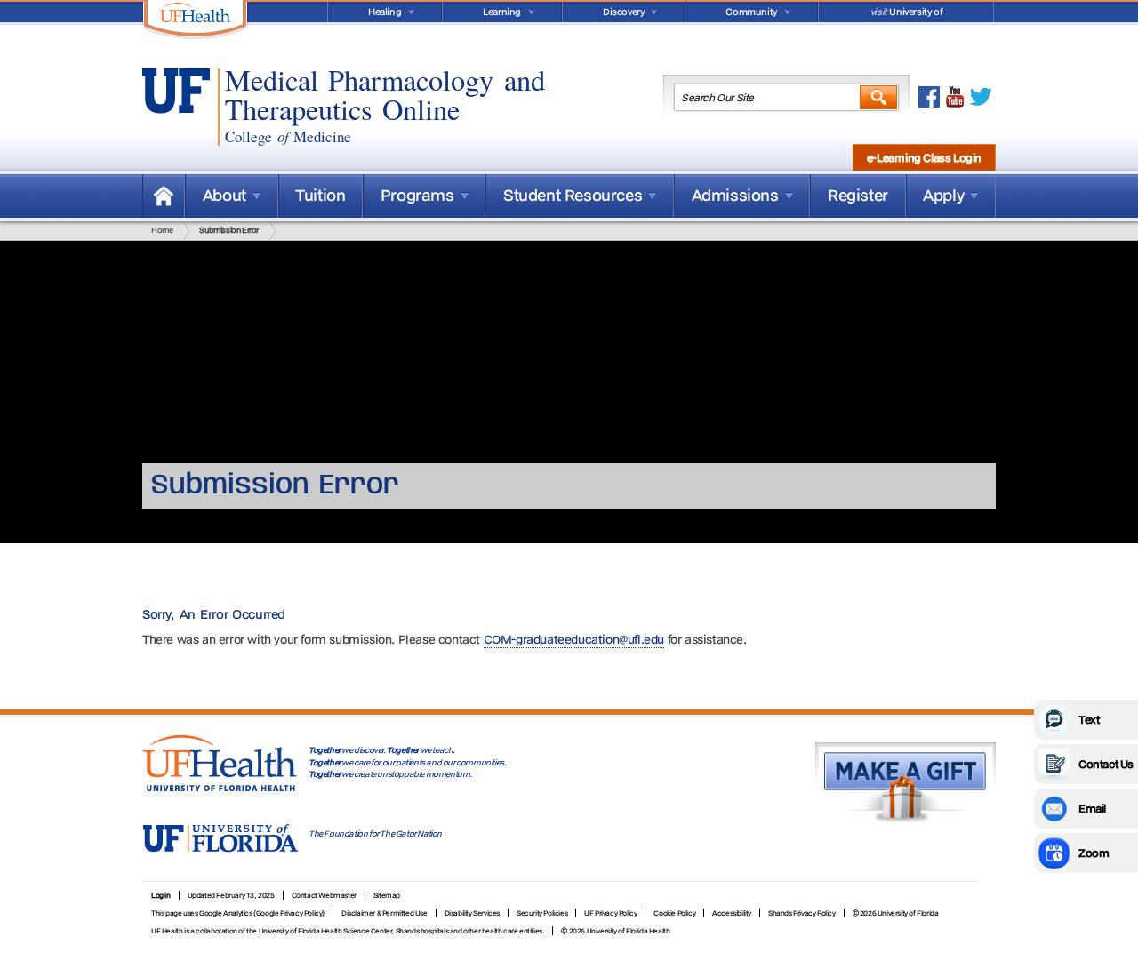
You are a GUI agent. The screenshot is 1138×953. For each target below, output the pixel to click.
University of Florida (906, 13)
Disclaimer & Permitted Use (384, 913)
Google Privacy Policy (289, 913)
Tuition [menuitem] (320, 195)
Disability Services (472, 913)
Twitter (980, 97)
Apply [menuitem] (943, 195)
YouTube (955, 97)
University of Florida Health (628, 930)
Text (1088, 719)
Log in (161, 895)
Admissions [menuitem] (735, 195)
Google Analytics (225, 913)
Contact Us (1106, 764)
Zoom (1093, 852)
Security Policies (542, 913)
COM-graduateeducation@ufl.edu (574, 639)
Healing (384, 11)
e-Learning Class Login (924, 157)
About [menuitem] (224, 195)
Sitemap (386, 895)
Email (1092, 808)
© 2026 (573, 930)
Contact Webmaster (324, 895)
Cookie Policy (674, 913)
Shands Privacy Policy (802, 913)
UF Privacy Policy (610, 913)
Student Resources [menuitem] (572, 195)
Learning (502, 11)
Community (750, 11)
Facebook (929, 97)
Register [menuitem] (858, 195)
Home (163, 196)
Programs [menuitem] (417, 195)
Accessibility (731, 913)
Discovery (623, 11)
